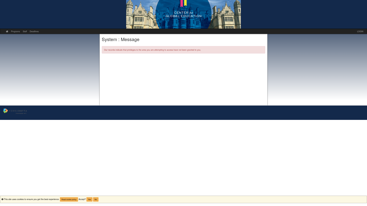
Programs (15, 31)
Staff (25, 31)
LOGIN (360, 31)
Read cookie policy (69, 199)
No (96, 199)
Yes (89, 199)
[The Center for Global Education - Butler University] (183, 14)
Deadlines (34, 31)
